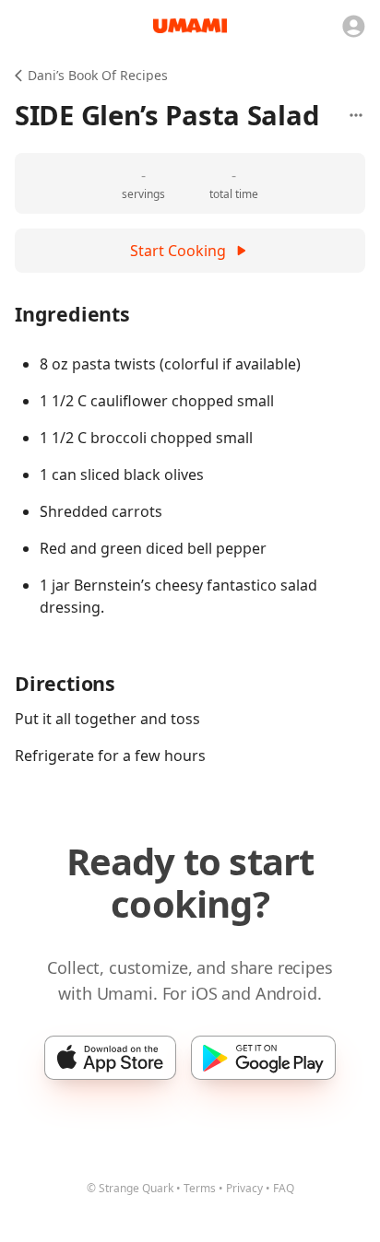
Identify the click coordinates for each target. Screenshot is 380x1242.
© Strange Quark (130, 1188)
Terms (200, 1188)
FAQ (283, 1188)
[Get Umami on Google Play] (263, 1058)
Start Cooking (178, 250)
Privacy (244, 1188)
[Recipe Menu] (356, 115)
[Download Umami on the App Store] (110, 1058)
